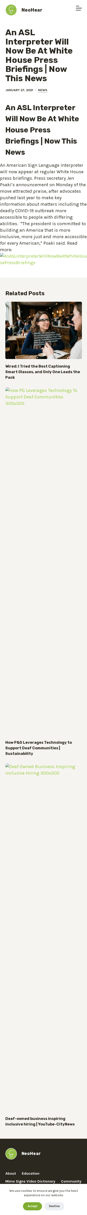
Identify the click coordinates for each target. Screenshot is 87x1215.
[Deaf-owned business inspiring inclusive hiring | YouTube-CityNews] (43, 937)
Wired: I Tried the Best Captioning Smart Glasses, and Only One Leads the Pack (42, 372)
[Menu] (79, 8)
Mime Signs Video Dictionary (30, 1181)
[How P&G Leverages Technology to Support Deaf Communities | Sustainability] (43, 561)
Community (71, 1181)
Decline (54, 1206)
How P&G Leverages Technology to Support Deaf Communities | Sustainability (38, 748)
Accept (32, 1206)
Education (30, 1173)
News (42, 90)
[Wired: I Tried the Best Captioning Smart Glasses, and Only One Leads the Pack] (43, 330)
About (10, 1173)
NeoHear (32, 10)
